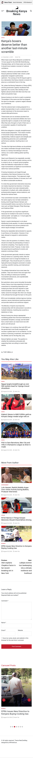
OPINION (3, 515)
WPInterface (13, 742)
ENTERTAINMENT (4, 484)
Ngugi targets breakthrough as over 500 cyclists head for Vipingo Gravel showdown (15, 386)
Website (20, 630)
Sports (3, 37)
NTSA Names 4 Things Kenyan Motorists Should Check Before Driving (16, 519)
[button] (10, 726)
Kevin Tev (17, 57)
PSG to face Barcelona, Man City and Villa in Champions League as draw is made (16, 445)
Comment (4, 601)
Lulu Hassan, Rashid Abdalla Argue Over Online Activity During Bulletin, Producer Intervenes (15, 489)
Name (3, 622)
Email (3, 630)
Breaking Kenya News (16, 13)
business (3, 543)
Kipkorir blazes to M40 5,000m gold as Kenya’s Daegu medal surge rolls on (16, 415)
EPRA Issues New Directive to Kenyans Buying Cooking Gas (16, 547)
